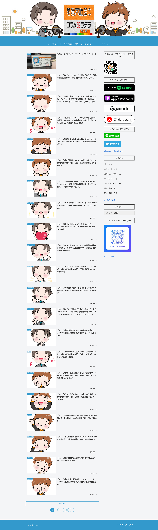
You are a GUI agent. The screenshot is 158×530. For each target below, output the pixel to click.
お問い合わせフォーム (112, 174)
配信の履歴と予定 (110, 193)
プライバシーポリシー (112, 183)
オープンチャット (110, 179)
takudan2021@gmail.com (113, 151)
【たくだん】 (109, 164)
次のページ (62, 503)
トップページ (109, 256)
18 (67, 510)
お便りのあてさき (110, 169)
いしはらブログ (109, 200)
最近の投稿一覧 (110, 188)
